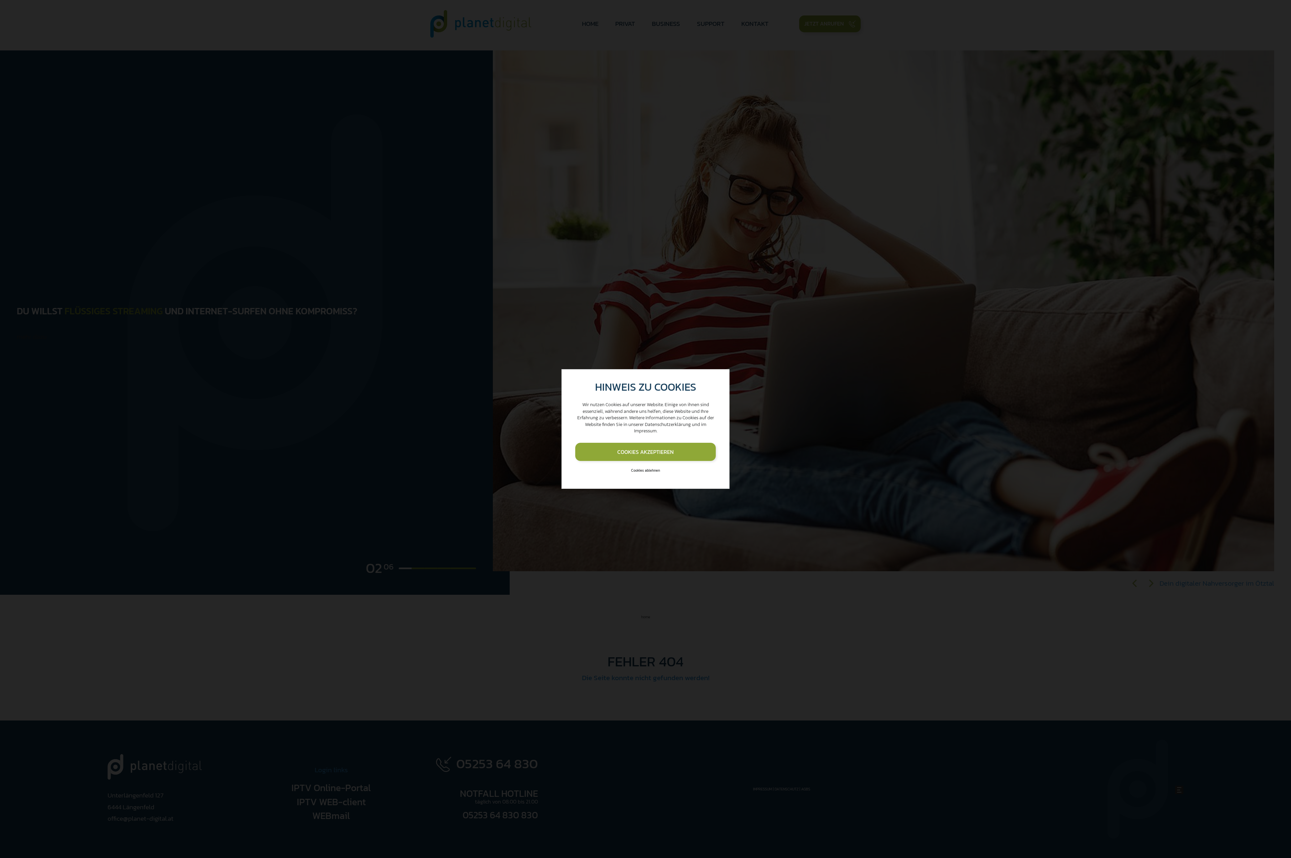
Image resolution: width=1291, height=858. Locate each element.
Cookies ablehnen (645, 470)
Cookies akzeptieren (645, 452)
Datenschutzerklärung (668, 424)
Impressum (645, 430)
